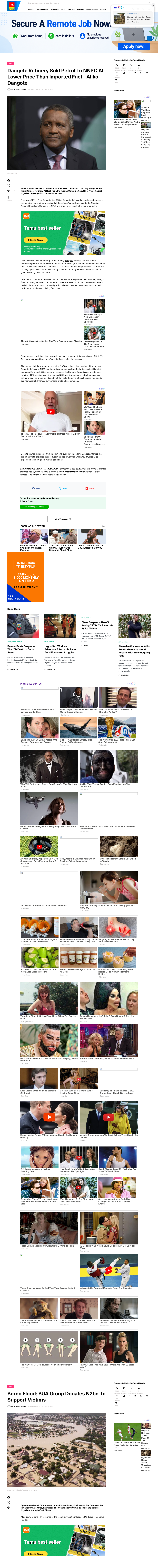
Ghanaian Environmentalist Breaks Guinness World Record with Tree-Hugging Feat (134, 651)
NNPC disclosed (67, 366)
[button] (149, 3)
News (10, 63)
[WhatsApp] (141, 75)
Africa (120, 642)
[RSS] (129, 75)
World (88, 618)
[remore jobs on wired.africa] (79, 32)
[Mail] (147, 75)
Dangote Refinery (71, 200)
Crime (9, 642)
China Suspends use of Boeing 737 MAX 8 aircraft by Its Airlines (97, 625)
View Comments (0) (63, 519)
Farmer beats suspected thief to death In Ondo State (21, 649)
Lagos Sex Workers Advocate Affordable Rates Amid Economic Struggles (60, 649)
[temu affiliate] (63, 233)
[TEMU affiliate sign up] (25, 577)
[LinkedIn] (135, 75)
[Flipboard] (123, 75)
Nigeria (19, 642)
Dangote (69, 260)
